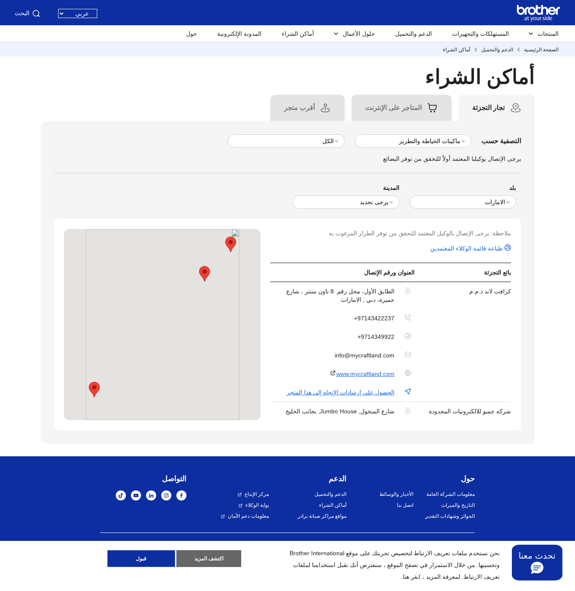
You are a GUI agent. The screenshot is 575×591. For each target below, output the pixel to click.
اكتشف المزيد (209, 559)
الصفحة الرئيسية (541, 50)
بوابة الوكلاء (257, 505)
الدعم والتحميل (413, 33)
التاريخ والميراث (458, 505)
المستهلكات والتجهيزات (480, 33)
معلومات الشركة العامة (450, 494)
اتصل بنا (405, 505)
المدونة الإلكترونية (239, 33)
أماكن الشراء (298, 33)
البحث (22, 13)
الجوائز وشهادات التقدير (450, 516)
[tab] (488, 107)
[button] (94, 389)
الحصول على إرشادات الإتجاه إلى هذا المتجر (340, 392)
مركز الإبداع (257, 494)
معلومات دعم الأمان (248, 516)
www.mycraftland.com (365, 373)
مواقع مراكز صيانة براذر (322, 516)
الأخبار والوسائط (396, 494)
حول (191, 33)
